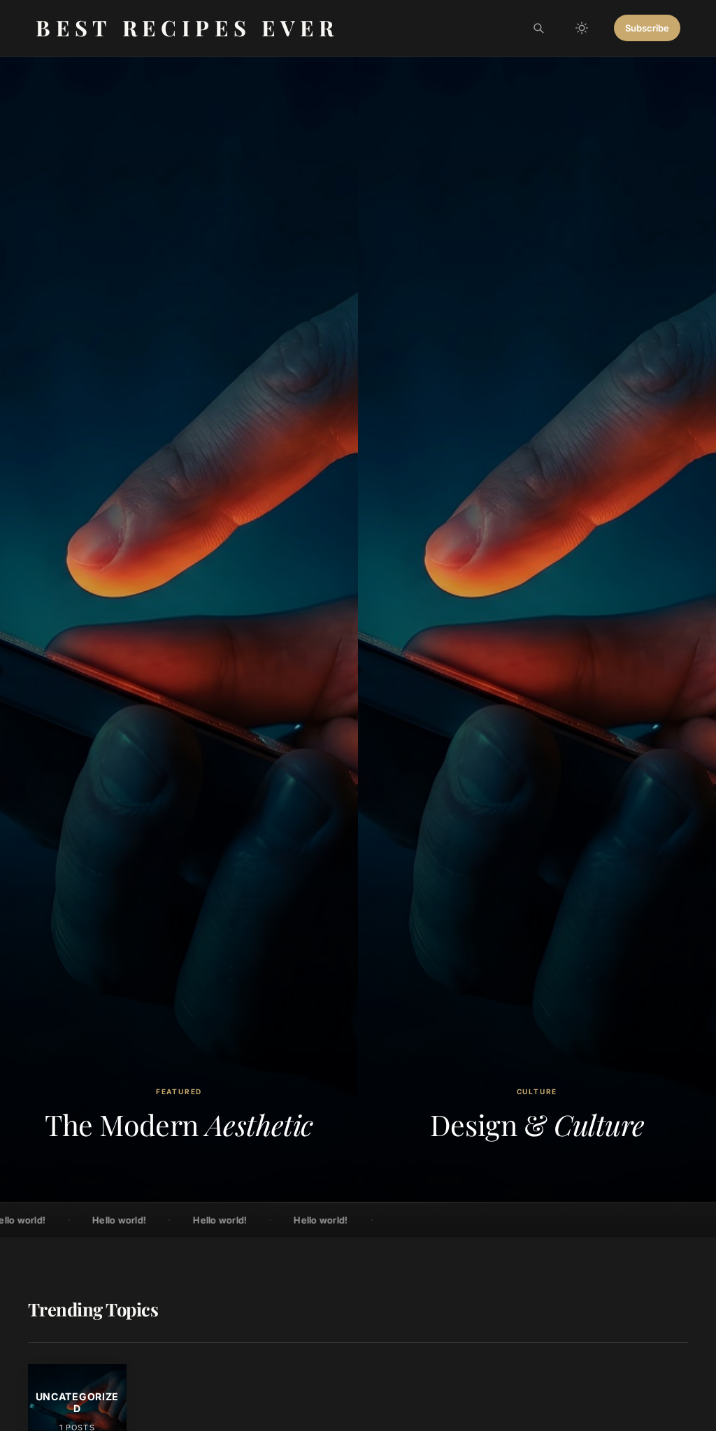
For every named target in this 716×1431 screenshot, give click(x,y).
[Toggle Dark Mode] (581, 28)
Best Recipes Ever (187, 27)
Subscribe (647, 28)
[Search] (538, 28)
